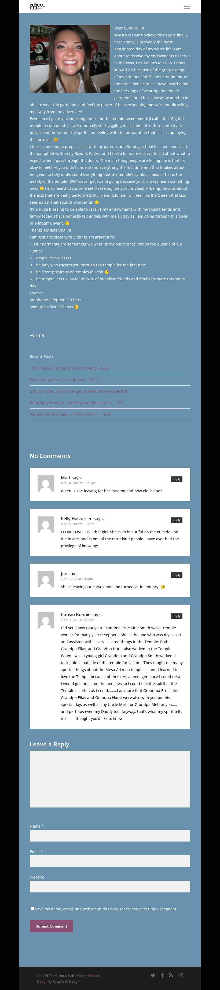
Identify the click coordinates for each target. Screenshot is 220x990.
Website (37, 877)
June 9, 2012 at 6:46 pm (77, 579)
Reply (177, 479)
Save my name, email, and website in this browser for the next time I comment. (106, 908)
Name (37, 826)
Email (36, 851)
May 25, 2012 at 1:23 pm (77, 524)
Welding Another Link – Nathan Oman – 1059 (70, 414)
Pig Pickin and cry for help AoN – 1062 (64, 379)
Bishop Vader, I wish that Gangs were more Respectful (78, 391)
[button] (187, 6)
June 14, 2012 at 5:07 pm (77, 620)
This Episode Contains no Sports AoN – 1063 (69, 368)
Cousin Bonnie (75, 614)
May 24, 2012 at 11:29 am (78, 483)
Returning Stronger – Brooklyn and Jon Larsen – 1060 (77, 402)
